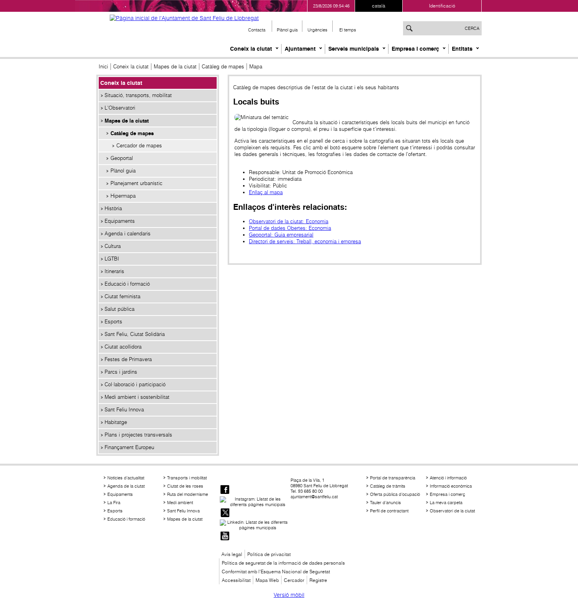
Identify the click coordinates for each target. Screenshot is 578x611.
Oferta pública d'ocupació (395, 494)
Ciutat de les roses (185, 486)
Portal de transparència (392, 478)
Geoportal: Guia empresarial (281, 234)
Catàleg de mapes (223, 66)
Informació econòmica (451, 486)
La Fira (113, 502)
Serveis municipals (353, 49)
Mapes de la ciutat (175, 66)
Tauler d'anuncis (385, 502)
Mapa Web (267, 580)
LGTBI (112, 258)
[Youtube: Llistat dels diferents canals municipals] (225, 536)
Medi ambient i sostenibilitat (137, 397)
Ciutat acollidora (123, 346)
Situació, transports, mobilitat (138, 95)
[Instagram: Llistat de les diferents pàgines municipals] (254, 501)
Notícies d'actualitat (125, 478)
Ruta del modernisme (187, 494)
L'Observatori (120, 108)
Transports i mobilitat (187, 478)
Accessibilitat (236, 580)
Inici (103, 66)
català (378, 6)
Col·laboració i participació (135, 384)
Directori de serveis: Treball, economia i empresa (305, 241)
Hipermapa (123, 196)
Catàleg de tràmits (387, 486)
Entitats (462, 49)
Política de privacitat (269, 554)
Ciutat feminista (122, 296)
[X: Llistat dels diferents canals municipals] (225, 513)
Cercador (294, 580)
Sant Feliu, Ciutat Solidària (135, 334)
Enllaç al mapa (266, 192)
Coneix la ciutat (251, 49)
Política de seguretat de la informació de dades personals (283, 563)
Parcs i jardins (121, 372)
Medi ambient (180, 502)
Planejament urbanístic (136, 183)
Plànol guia (123, 170)
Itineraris (114, 271)
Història (113, 208)
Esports (113, 321)
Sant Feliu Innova (124, 409)
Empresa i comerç (415, 49)
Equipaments (120, 221)
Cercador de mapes (139, 145)
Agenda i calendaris (128, 233)
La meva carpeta (446, 502)
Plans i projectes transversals (138, 434)
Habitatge (116, 422)
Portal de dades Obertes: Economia (290, 228)
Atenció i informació (448, 478)
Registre (318, 580)
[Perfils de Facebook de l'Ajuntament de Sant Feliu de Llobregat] (225, 490)
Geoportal (121, 158)
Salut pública (119, 309)
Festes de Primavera (128, 359)
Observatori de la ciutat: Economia (288, 221)
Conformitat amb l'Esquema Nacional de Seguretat (276, 571)
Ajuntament (300, 49)
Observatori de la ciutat (452, 511)
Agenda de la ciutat (126, 486)
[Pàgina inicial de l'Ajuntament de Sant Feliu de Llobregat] (184, 18)
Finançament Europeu (129, 447)
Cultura (113, 246)
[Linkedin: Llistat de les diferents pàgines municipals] (254, 524)
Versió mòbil (289, 594)
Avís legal (231, 554)
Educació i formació (127, 284)
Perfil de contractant (389, 511)
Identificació (442, 6)
